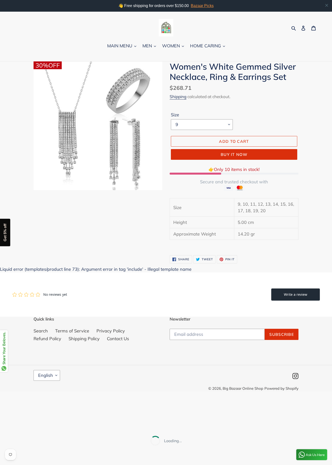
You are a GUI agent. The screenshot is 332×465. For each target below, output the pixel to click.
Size (175, 115)
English (45, 375)
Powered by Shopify (281, 388)
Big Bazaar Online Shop (243, 388)
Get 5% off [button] (5, 232)
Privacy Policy (110, 331)
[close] (326, 5)
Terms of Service (72, 331)
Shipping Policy (84, 338)
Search (41, 331)
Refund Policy (47, 338)
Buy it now (234, 154)
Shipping (178, 96)
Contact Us (118, 338)
